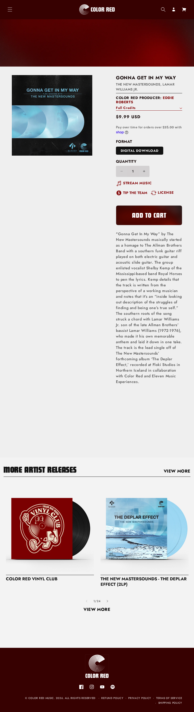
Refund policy (112, 698)
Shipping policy (170, 703)
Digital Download (140, 150)
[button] (10, 9)
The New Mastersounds (138, 84)
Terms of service (169, 698)
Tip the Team (135, 192)
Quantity (126, 161)
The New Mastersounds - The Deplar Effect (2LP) (144, 581)
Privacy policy (139, 698)
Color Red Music (41, 698)
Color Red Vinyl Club (31, 579)
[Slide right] (107, 601)
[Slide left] (86, 601)
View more (177, 471)
